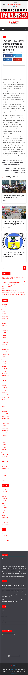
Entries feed (4, 535)
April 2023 (4, 385)
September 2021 (5, 423)
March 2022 (4, 409)
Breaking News (5, 489)
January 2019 (5, 452)
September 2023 (5, 375)
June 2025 (4, 335)
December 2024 (5, 347)
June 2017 (4, 475)
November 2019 (5, 430)
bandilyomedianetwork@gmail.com (15, 576)
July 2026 (4, 306)
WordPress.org (5, 540)
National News (5, 501)
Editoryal (4, 493)
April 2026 (4, 313)
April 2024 (4, 366)
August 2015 (5, 480)
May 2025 (4, 337)
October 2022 (5, 399)
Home (3, 610)
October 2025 (5, 325)
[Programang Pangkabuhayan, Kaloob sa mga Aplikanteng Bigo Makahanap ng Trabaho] (14, 206)
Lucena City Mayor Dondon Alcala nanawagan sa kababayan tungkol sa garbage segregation (15, 170)
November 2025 (5, 323)
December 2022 (5, 394)
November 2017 (5, 464)
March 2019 (4, 447)
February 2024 (5, 371)
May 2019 (4, 442)
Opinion (3, 515)
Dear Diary (4, 491)
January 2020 (5, 428)
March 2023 (4, 387)
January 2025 (5, 344)
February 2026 (5, 316)
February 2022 (5, 411)
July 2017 (4, 473)
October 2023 (5, 373)
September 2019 (5, 435)
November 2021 (5, 418)
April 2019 (4, 444)
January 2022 (5, 413)
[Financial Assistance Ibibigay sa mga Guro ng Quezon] (14, 181)
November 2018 (5, 456)
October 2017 (5, 466)
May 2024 (4, 363)
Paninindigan (5, 517)
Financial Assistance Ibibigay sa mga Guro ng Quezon (13, 196)
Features (4, 496)
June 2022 (4, 404)
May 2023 (4, 382)
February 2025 (5, 342)
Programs (4, 619)
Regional (5, 510)
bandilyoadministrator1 (17, 52)
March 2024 (4, 368)
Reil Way (4, 520)
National (5, 507)
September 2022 (5, 402)
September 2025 (5, 328)
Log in (3, 533)
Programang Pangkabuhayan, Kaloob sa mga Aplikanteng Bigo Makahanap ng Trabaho (13, 223)
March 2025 (4, 340)
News (5, 37)
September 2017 (5, 468)
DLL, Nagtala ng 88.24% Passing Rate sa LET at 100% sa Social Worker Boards (13, 254)
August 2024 (5, 356)
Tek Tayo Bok (5, 522)
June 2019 (4, 440)
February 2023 (5, 390)
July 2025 (4, 332)
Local (4, 505)
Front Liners (4, 498)
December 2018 (5, 454)
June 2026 (4, 309)
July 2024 (4, 359)
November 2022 (5, 397)
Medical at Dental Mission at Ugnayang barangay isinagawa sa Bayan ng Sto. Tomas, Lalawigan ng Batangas (13, 162)
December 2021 (5, 416)
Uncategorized (5, 524)
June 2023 (4, 380)
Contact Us (4, 626)
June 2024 (4, 361)
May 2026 (4, 311)
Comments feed (5, 538)
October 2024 (5, 352)
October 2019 (5, 433)
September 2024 (5, 354)
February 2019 (5, 449)
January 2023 (5, 392)
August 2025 (5, 330)
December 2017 (5, 461)
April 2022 (4, 406)
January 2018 (5, 459)
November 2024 (5, 349)
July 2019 (4, 437)
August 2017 (5, 471)
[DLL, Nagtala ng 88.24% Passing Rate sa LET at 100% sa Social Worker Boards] (14, 234)
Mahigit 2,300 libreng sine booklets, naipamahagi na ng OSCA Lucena (14, 4)
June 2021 (4, 425)
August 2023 (5, 378)
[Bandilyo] (14, 9)
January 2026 (5, 318)
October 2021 (5, 421)
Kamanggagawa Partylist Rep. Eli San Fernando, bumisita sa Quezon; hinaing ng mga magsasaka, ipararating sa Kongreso (13, 294)
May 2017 (4, 478)
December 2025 (5, 321)
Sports (4, 512)
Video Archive (5, 616)
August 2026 (5, 304)
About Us (4, 623)
